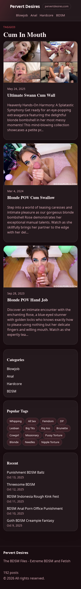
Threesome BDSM (21, 484)
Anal (34, 15)
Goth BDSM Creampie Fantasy (30, 520)
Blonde (14, 442)
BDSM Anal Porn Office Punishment (35, 508)
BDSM (60, 15)
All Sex (32, 421)
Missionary (32, 435)
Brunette (62, 428)
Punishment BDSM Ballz (25, 472)
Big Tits (30, 428)
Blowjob (22, 15)
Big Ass (45, 428)
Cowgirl (14, 435)
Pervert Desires (25, 6)
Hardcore (46, 15)
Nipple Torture (50, 442)
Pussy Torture (53, 435)
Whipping (16, 421)
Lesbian (14, 428)
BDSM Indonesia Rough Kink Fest (33, 496)
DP (62, 421)
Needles (30, 442)
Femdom (48, 421)
